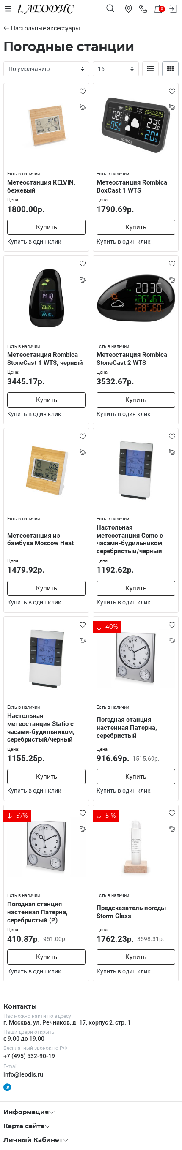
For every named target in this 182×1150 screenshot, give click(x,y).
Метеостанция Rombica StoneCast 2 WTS (132, 359)
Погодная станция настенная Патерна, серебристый (127, 727)
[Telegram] (7, 1087)
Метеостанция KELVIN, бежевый (41, 186)
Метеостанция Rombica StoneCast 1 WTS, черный (45, 359)
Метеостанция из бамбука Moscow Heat (40, 539)
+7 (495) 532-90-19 (29, 1055)
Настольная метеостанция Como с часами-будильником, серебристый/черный (130, 539)
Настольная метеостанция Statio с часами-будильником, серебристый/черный (40, 727)
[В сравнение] (82, 107)
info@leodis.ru (23, 1074)
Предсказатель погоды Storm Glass (131, 912)
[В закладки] (82, 91)
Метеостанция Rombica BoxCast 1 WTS (132, 186)
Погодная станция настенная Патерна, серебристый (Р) (37, 912)
